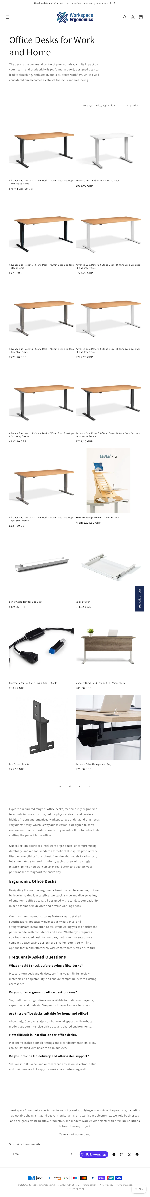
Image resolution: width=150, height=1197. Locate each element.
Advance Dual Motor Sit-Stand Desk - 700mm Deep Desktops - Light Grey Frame (108, 351)
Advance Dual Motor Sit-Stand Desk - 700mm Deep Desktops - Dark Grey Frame (41, 435)
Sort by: (87, 105)
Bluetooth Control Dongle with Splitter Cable (33, 683)
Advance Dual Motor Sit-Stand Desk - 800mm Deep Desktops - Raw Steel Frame (41, 519)
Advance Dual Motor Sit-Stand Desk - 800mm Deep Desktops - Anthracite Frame (108, 435)
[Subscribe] (71, 1154)
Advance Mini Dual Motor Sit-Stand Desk (97, 180)
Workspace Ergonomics (36, 1185)
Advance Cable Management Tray (94, 764)
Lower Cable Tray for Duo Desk (25, 601)
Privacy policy (106, 1185)
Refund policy (89, 1185)
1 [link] (60, 786)
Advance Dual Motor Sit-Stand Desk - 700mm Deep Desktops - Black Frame (41, 266)
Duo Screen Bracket (19, 764)
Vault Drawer (83, 601)
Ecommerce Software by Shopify (63, 1185)
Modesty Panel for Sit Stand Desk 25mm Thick (100, 683)
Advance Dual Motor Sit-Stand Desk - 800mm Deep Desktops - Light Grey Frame (108, 266)
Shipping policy (77, 1188)
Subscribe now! (139, 598)
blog (87, 1134)
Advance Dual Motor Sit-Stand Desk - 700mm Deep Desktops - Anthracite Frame (41, 182)
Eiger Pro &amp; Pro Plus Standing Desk (97, 517)
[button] (8, 17)
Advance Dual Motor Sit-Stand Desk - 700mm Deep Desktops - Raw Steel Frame (41, 351)
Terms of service (124, 1185)
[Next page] (90, 786)
